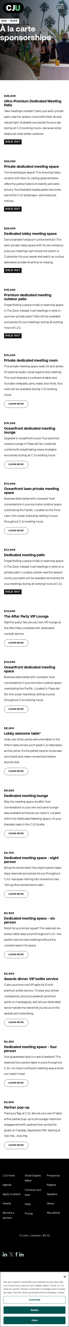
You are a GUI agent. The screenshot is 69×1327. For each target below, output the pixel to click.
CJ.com (23, 1235)
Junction (36, 1235)
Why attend (53, 1212)
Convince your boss (33, 1192)
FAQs (28, 1204)
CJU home (9, 1175)
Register (51, 1184)
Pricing (29, 1213)
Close (34, 1320)
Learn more (16, 404)
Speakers (52, 1194)
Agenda (7, 1184)
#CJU (46, 1235)
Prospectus (53, 1175)
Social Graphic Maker (33, 1178)
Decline (35, 1310)
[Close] (65, 1277)
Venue (50, 1203)
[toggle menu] (60, 6)
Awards (7, 1203)
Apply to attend (11, 1194)
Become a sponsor (8, 1215)
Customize (34, 1299)
